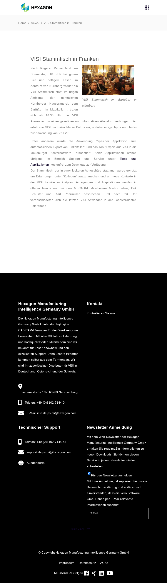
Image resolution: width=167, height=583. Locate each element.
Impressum (66, 562)
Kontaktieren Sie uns (101, 313)
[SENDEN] (94, 523)
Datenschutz (87, 562)
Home (22, 23)
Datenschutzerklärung (102, 487)
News (34, 23)
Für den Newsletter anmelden (111, 475)
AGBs (104, 562)
